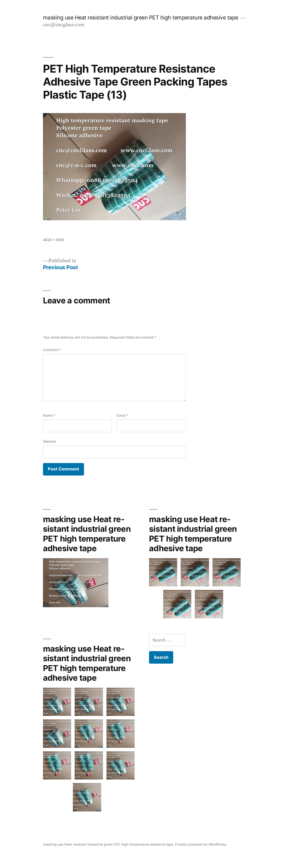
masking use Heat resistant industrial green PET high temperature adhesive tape (140, 17)
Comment (52, 350)
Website (49, 441)
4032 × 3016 (53, 240)
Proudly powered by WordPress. (201, 844)
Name (49, 415)
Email (122, 415)
